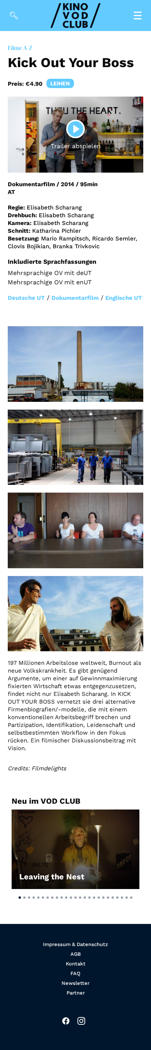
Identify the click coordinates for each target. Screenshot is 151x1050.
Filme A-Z (20, 48)
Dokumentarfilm (75, 297)
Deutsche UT (26, 297)
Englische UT (123, 297)
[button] (20, 897)
